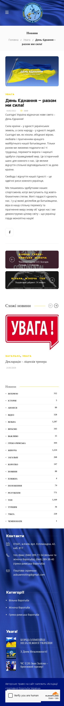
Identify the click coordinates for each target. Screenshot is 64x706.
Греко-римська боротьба (24, 614)
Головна (13, 39)
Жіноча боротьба (19, 607)
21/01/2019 (11, 368)
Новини (32, 471)
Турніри (32, 507)
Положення (32, 485)
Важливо (32, 436)
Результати (32, 492)
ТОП (42, 278)
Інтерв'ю (32, 393)
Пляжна (32, 478)
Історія (32, 400)
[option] (32, 343)
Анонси (32, 407)
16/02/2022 (11, 111)
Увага (26, 39)
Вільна (24, 254)
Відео (32, 415)
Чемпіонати (32, 521)
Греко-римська (32, 443)
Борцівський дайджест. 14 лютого (30, 282)
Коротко (32, 464)
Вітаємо (32, 429)
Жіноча (41, 258)
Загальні (12, 356)
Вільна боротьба (19, 600)
